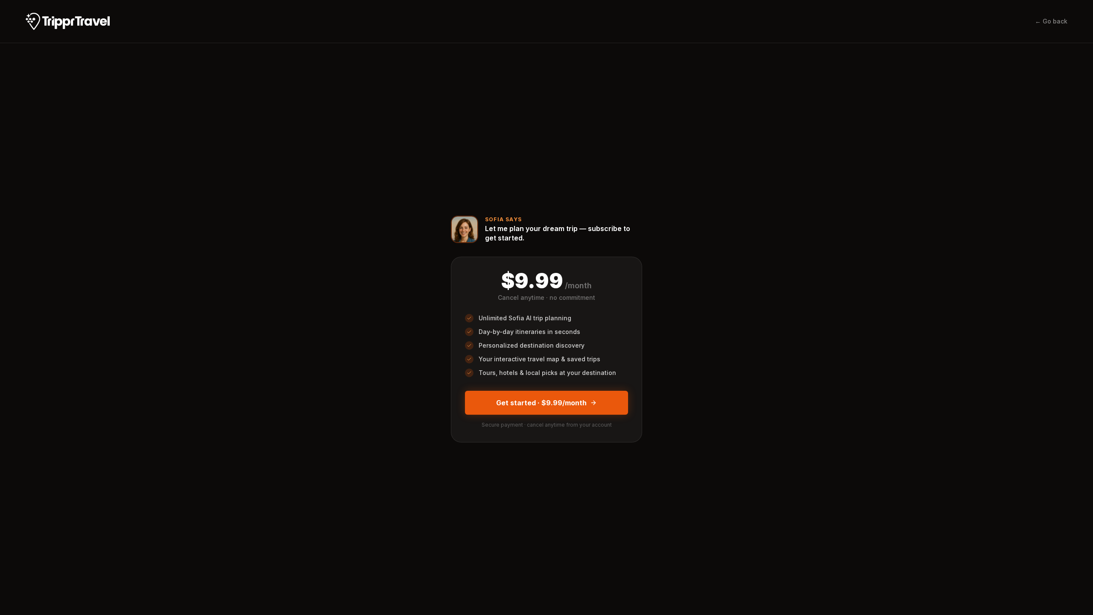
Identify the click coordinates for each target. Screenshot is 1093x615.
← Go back (1051, 21)
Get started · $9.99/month (541, 402)
